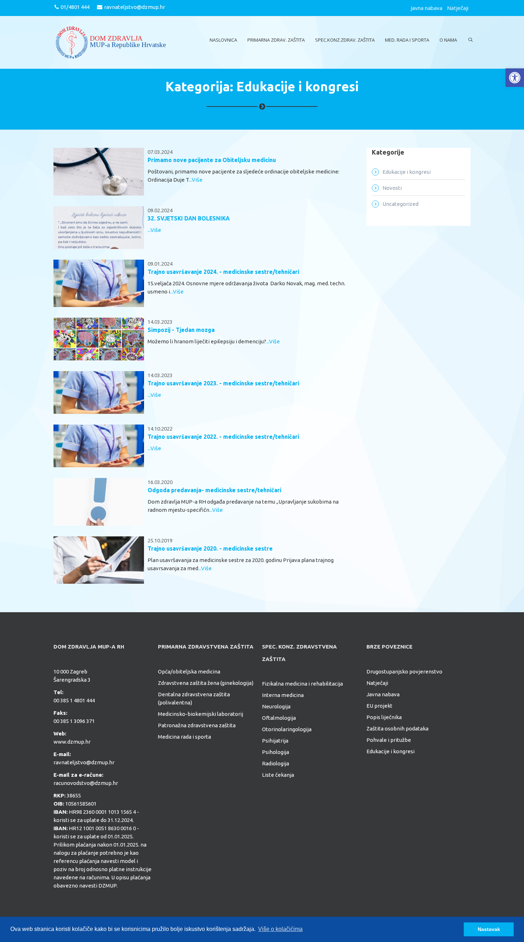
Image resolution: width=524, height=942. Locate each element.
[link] (514, 77)
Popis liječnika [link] (384, 717)
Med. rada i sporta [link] (407, 40)
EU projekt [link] (379, 706)
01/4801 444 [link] (75, 7)
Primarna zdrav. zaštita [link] (276, 40)
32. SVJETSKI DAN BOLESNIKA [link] (189, 218)
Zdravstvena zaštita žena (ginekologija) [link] (205, 683)
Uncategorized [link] (400, 204)
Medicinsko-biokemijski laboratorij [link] (200, 714)
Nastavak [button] (489, 929)
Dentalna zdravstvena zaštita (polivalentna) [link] (194, 698)
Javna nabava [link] (426, 7)
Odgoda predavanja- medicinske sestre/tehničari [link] (214, 490)
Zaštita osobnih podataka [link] (397, 728)
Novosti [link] (392, 188)
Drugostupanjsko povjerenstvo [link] (404, 671)
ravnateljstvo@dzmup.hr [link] (134, 7)
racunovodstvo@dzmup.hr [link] (85, 783)
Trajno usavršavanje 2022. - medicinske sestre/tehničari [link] (223, 436)
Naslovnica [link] (223, 40)
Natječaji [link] (457, 7)
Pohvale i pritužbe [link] (388, 740)
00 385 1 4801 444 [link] (74, 700)
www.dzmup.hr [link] (72, 742)
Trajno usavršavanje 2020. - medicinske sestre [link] (210, 548)
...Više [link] (195, 180)
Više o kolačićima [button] (280, 929)
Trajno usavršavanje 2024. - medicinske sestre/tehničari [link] (223, 272)
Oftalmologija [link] (279, 718)
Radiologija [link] (275, 763)
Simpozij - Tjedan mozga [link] (181, 330)
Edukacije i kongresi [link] (406, 172)
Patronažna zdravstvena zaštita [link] (197, 725)
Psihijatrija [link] (275, 741)
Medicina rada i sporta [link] (184, 737)
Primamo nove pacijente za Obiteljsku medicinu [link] (212, 160)
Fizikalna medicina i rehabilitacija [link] (302, 684)
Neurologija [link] (276, 706)
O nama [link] (448, 40)
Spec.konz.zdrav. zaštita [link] (345, 40)
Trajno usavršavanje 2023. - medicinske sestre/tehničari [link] (223, 383)
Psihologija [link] (275, 752)
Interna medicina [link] (283, 695)
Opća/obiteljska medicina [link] (189, 671)
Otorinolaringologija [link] (287, 729)
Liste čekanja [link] (278, 775)
